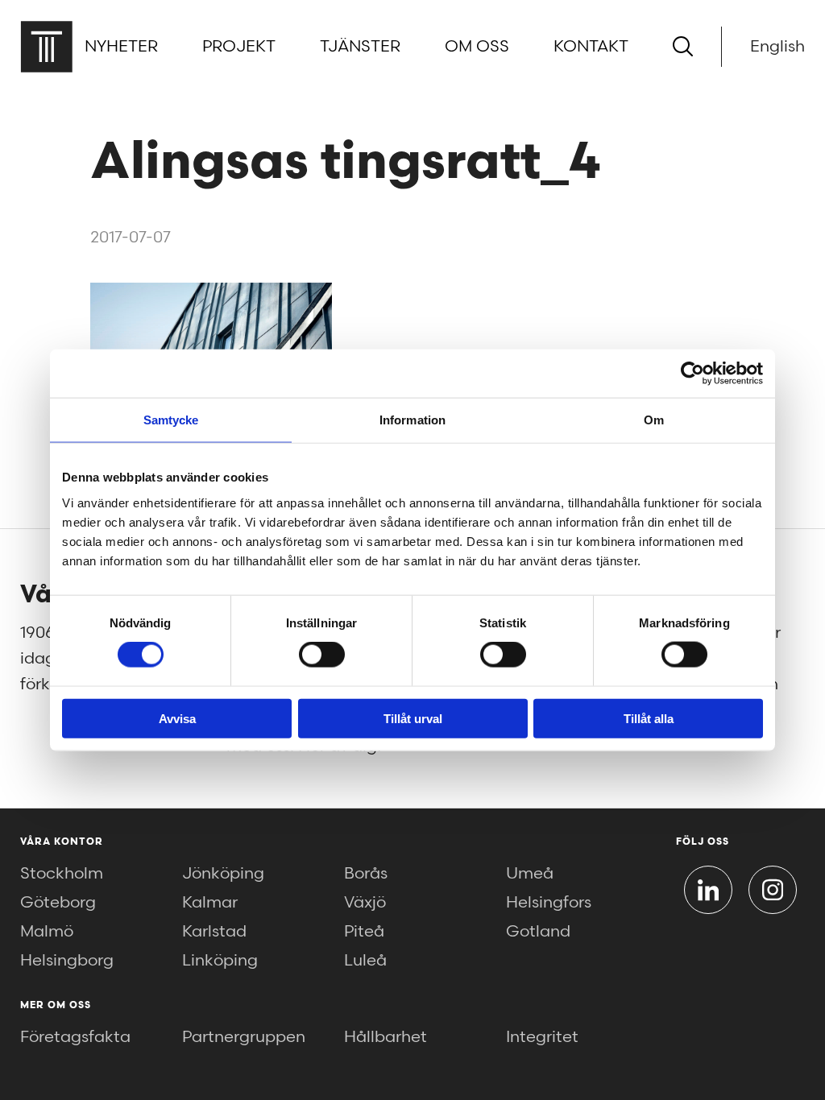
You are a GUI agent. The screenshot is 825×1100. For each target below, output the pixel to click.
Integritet (542, 1037)
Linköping (220, 960)
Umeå (529, 873)
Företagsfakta (75, 1037)
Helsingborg (67, 960)
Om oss (477, 46)
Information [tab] (412, 420)
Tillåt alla (649, 718)
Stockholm (61, 873)
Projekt (239, 46)
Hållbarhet (385, 1037)
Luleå (365, 960)
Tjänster (360, 46)
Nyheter (121, 46)
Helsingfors (548, 902)
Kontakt (590, 46)
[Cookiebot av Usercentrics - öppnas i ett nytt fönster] (692, 374)
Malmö (46, 931)
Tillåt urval (412, 718)
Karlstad (214, 931)
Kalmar (210, 902)
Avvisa (177, 718)
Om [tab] (654, 420)
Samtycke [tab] (171, 420)
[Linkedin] (708, 890)
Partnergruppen (243, 1037)
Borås (366, 873)
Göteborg (58, 902)
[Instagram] (772, 890)
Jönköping (223, 873)
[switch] (322, 655)
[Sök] (683, 46)
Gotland (538, 931)
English (777, 46)
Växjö (365, 902)
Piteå (364, 931)
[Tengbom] (46, 46)
